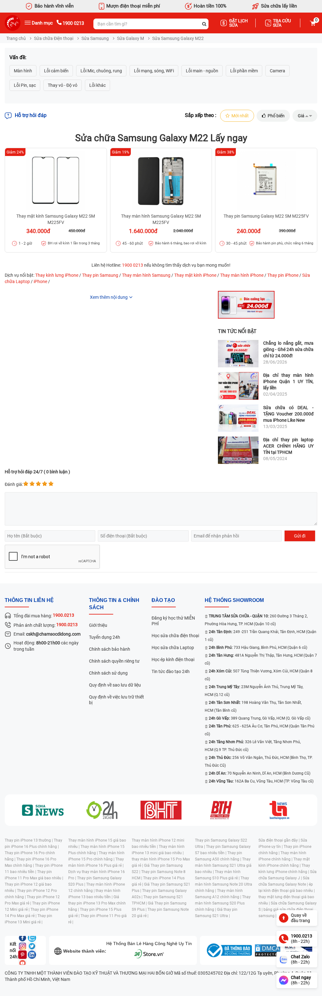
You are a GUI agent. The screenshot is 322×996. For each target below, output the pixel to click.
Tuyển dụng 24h (104, 637)
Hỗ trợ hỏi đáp (31, 115)
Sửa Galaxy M (130, 38)
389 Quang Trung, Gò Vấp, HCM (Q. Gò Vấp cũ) (259, 718)
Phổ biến (276, 115)
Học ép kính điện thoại (173, 659)
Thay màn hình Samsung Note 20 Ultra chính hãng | (223, 884)
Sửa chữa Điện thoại (53, 38)
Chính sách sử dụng (108, 673)
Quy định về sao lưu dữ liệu (115, 684)
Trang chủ (16, 38)
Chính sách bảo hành (109, 649)
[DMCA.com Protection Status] (267, 950)
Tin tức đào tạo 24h (171, 671)
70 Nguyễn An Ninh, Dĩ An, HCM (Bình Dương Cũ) (259, 773)
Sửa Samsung (95, 38)
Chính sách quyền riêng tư (114, 661)
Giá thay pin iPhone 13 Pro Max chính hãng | (97, 903)
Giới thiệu (98, 625)
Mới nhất (240, 115)
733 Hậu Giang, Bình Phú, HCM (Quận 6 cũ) (258, 647)
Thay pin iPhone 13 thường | (29, 840)
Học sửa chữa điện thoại (175, 635)
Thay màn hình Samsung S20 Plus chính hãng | (223, 903)
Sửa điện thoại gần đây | (279, 840)
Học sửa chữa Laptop (173, 647)
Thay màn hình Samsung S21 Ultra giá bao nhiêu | (223, 865)
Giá (301, 115)
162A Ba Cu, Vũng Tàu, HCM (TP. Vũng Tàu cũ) (261, 781)
